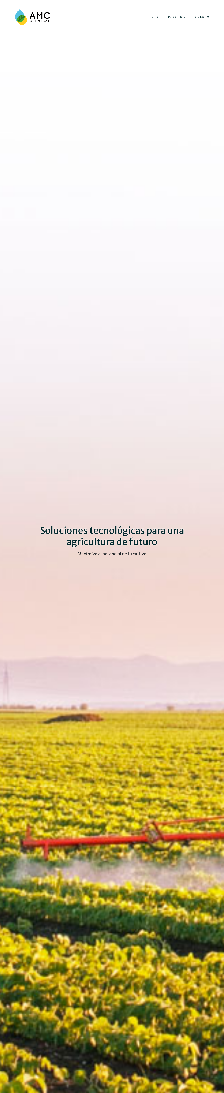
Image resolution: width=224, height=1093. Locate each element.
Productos (176, 17)
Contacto (201, 17)
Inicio (155, 17)
